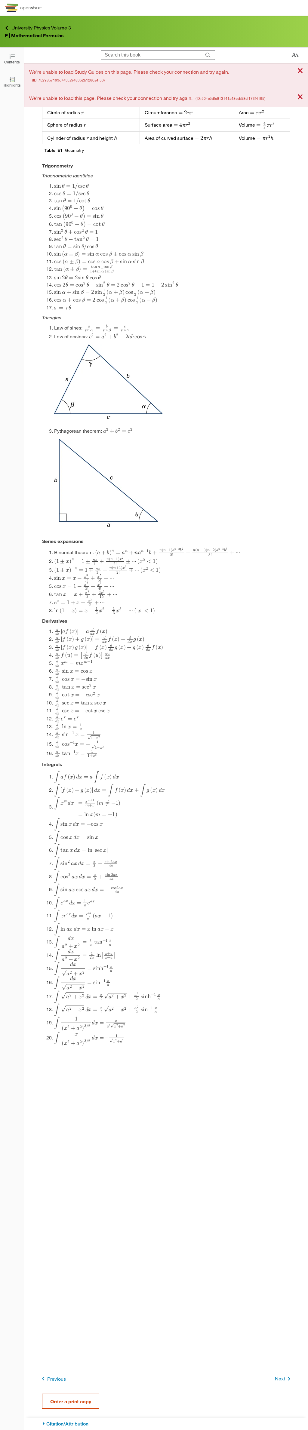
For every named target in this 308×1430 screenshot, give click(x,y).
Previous (56, 1379)
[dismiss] (300, 71)
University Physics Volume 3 (41, 27)
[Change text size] (295, 55)
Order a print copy (70, 1401)
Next (280, 1378)
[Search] (208, 55)
